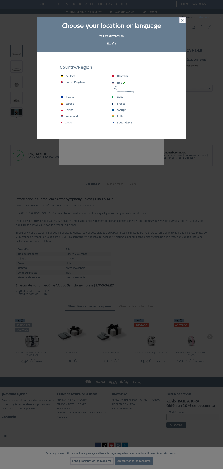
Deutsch (70, 76)
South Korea (124, 122)
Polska (69, 110)
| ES (114, 89)
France (121, 103)
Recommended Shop (125, 92)
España (69, 103)
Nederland (71, 116)
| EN (114, 86)
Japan (68, 122)
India (120, 116)
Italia (120, 97)
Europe (69, 97)
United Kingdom (75, 82)
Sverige (121, 110)
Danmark (122, 76)
